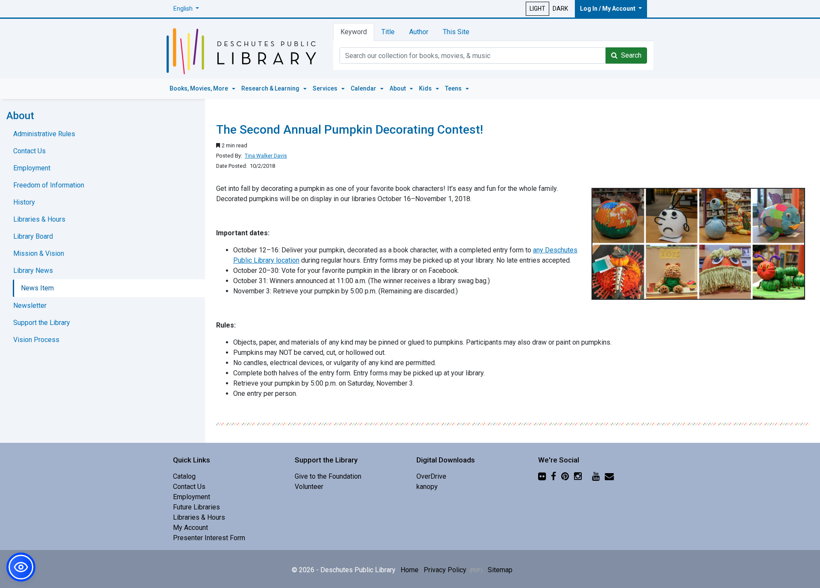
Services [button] (326, 88)
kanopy (427, 487)
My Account (190, 528)
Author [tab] (418, 32)
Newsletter (30, 305)
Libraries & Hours (39, 219)
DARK (560, 8)
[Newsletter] (609, 476)
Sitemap (500, 570)
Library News (33, 270)
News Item (37, 288)
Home (410, 570)
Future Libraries (196, 507)
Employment (31, 168)
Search (629, 55)
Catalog (184, 476)
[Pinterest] (565, 476)
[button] (186, 9)
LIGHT (537, 8)
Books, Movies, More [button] (199, 88)
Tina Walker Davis (266, 156)
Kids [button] (426, 88)
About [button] (398, 88)
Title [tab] (388, 32)
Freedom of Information (48, 185)
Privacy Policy (453, 570)
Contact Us (29, 151)
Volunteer (309, 487)
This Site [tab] (456, 32)
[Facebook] (553, 476)
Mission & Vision (38, 253)
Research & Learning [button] (271, 88)
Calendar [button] (364, 88)
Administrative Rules (44, 134)
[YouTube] (596, 476)
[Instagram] (578, 476)
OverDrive (431, 476)
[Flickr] (542, 476)
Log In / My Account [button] (608, 8)
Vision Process (36, 340)
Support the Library (41, 323)
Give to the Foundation (328, 476)
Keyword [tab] (353, 32)
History (24, 202)
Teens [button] (454, 88)
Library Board (33, 236)
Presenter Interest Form (209, 538)
